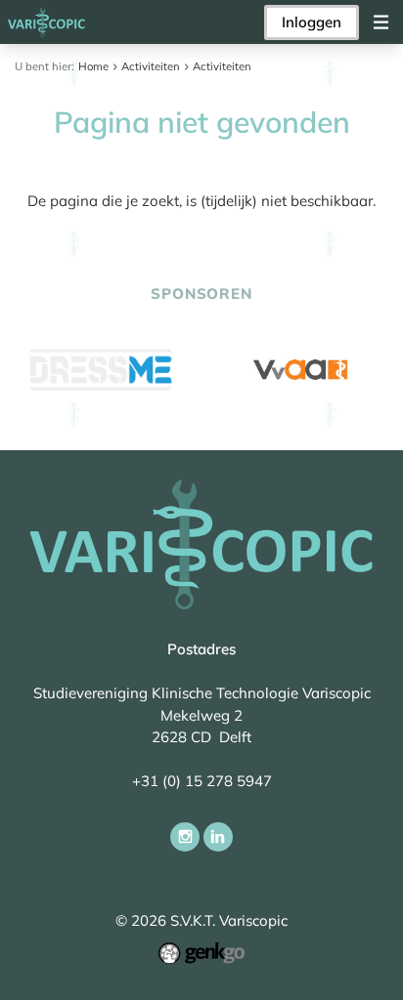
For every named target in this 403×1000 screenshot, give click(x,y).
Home (93, 66)
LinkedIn (218, 837)
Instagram (185, 837)
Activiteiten (150, 66)
